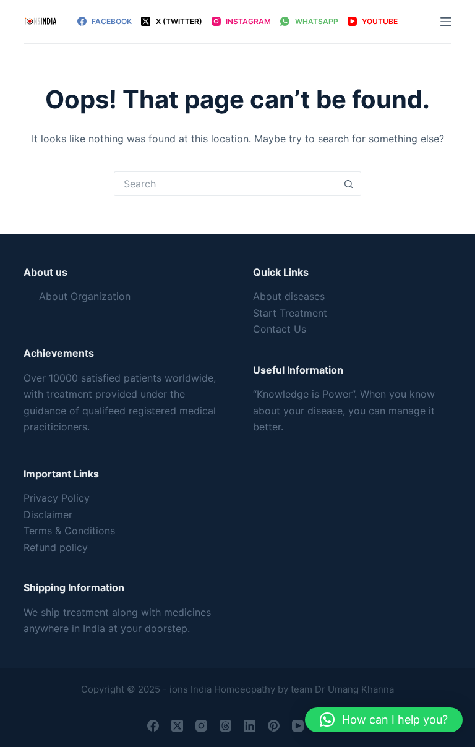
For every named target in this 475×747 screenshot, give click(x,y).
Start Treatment (290, 313)
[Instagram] (201, 726)
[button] (384, 719)
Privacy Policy (57, 498)
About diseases (289, 296)
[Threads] (225, 726)
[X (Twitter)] (177, 726)
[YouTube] (298, 726)
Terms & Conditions (69, 530)
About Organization (85, 296)
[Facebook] (153, 726)
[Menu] (445, 21)
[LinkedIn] (249, 726)
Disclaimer (48, 514)
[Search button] (348, 183)
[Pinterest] (274, 726)
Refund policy (56, 547)
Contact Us (279, 329)
